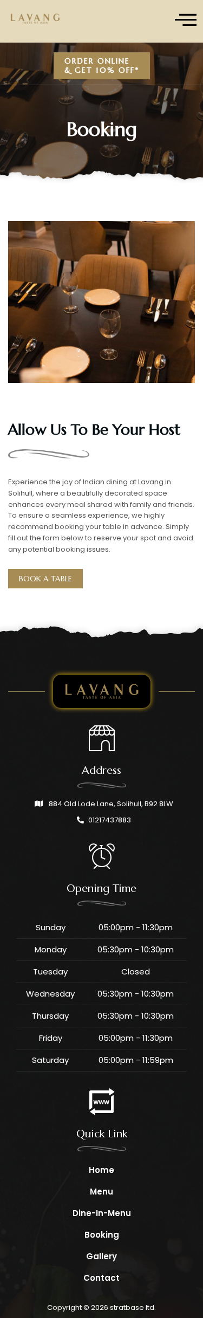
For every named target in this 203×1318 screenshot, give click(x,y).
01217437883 (109, 820)
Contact (101, 1277)
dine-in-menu (102, 1213)
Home (101, 1170)
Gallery (101, 1256)
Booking (101, 1234)
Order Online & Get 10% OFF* (101, 65)
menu (101, 1191)
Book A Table (45, 579)
